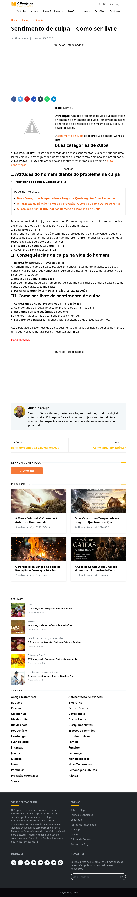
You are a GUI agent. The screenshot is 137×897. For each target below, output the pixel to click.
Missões (72, 11)
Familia (31, 604)
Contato (75, 834)
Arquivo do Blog (79, 844)
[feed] (20, 862)
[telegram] (13, 862)
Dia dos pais (34, 672)
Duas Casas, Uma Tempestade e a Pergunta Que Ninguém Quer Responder (66, 198)
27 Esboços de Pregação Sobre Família (50, 608)
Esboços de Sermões (53, 638)
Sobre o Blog (78, 810)
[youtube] (40, 862)
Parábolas (21, 11)
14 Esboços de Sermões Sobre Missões (50, 625)
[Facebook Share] (13, 99)
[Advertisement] (68, 73)
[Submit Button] (122, 877)
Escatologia (115, 11)
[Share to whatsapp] (47, 99)
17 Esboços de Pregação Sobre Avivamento (53, 659)
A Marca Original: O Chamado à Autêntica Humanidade (36, 520)
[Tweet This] (20, 99)
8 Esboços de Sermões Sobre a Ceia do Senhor (54, 642)
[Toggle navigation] (123, 4)
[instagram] (104, 4)
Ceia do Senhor (35, 638)
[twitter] (53, 862)
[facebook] (99, 4)
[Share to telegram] (53, 99)
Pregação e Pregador (53, 11)
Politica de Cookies (81, 839)
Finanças (85, 11)
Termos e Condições (82, 814)
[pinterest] (33, 862)
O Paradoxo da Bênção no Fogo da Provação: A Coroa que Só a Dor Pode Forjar (68, 203)
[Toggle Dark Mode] (111, 4)
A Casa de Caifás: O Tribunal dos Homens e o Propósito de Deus (58, 209)
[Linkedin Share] (33, 99)
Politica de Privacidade (83, 824)
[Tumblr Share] (40, 99)
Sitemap (75, 829)
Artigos (34, 11)
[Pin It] (27, 99)
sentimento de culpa (70, 136)
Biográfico (99, 11)
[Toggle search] (117, 4)
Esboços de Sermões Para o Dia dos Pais (51, 676)
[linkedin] (27, 862)
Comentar (28, 470)
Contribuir (76, 819)
